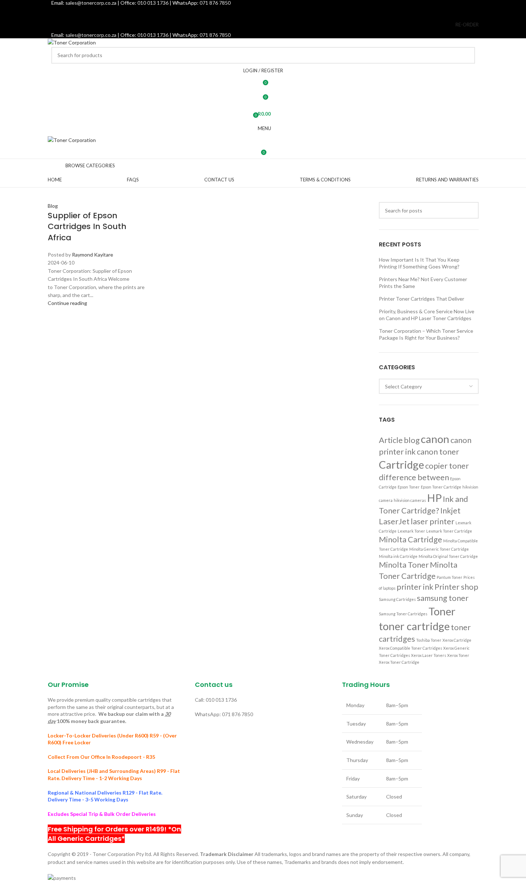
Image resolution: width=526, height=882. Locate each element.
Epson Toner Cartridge (441, 487)
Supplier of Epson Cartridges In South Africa (87, 227)
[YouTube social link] (272, 11)
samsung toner (443, 598)
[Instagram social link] (263, 11)
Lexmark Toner (411, 531)
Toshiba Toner (428, 640)
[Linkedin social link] (281, 11)
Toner (442, 611)
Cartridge (401, 464)
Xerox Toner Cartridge (399, 662)
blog (412, 440)
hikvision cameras (410, 500)
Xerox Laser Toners (428, 655)
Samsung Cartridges (397, 599)
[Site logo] (72, 42)
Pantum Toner (449, 577)
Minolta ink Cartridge (398, 556)
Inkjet (450, 510)
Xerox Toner (458, 655)
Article (391, 440)
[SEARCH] (466, 55)
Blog (53, 206)
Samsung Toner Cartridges (403, 613)
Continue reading (67, 303)
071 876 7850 (215, 35)
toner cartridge (414, 626)
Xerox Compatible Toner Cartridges (410, 648)
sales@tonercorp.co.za (90, 35)
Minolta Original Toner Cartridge (448, 556)
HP (434, 497)
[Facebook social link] (244, 11)
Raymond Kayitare (92, 254)
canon (435, 439)
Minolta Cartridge (410, 539)
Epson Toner (409, 487)
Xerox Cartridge (456, 640)
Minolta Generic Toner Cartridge (439, 549)
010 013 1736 (152, 35)
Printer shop (456, 586)
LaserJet (394, 521)
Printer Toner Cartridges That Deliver (421, 299)
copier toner (447, 465)
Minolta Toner (404, 564)
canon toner (438, 451)
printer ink (415, 586)
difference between (414, 477)
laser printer (432, 521)
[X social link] (253, 11)
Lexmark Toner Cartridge (449, 531)
